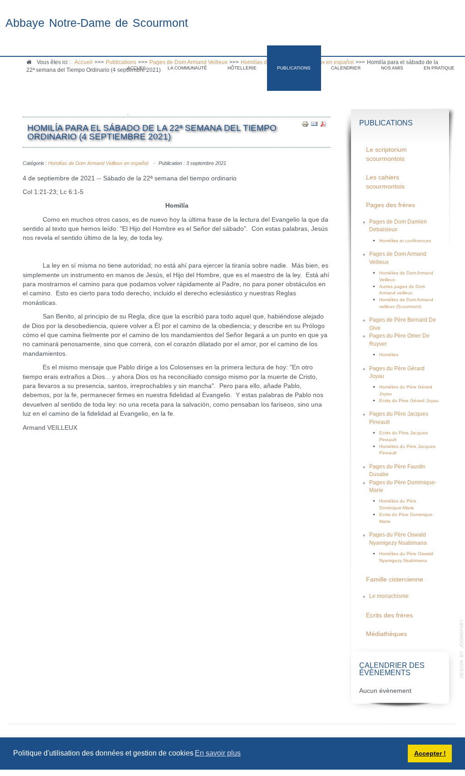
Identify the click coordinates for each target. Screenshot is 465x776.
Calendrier (346, 67)
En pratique (439, 67)
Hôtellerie (242, 67)
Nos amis (392, 67)
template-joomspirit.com (462, 648)
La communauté (187, 67)
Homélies (388, 354)
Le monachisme (389, 596)
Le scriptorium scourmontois (386, 154)
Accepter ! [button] (430, 753)
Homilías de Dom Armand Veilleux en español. (98, 163)
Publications (294, 67)
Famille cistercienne (394, 579)
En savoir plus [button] (218, 753)
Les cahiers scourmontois (385, 182)
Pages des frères (390, 205)
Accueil (137, 67)
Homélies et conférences (405, 240)
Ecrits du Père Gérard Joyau (409, 400)
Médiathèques (386, 634)
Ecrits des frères (389, 615)
